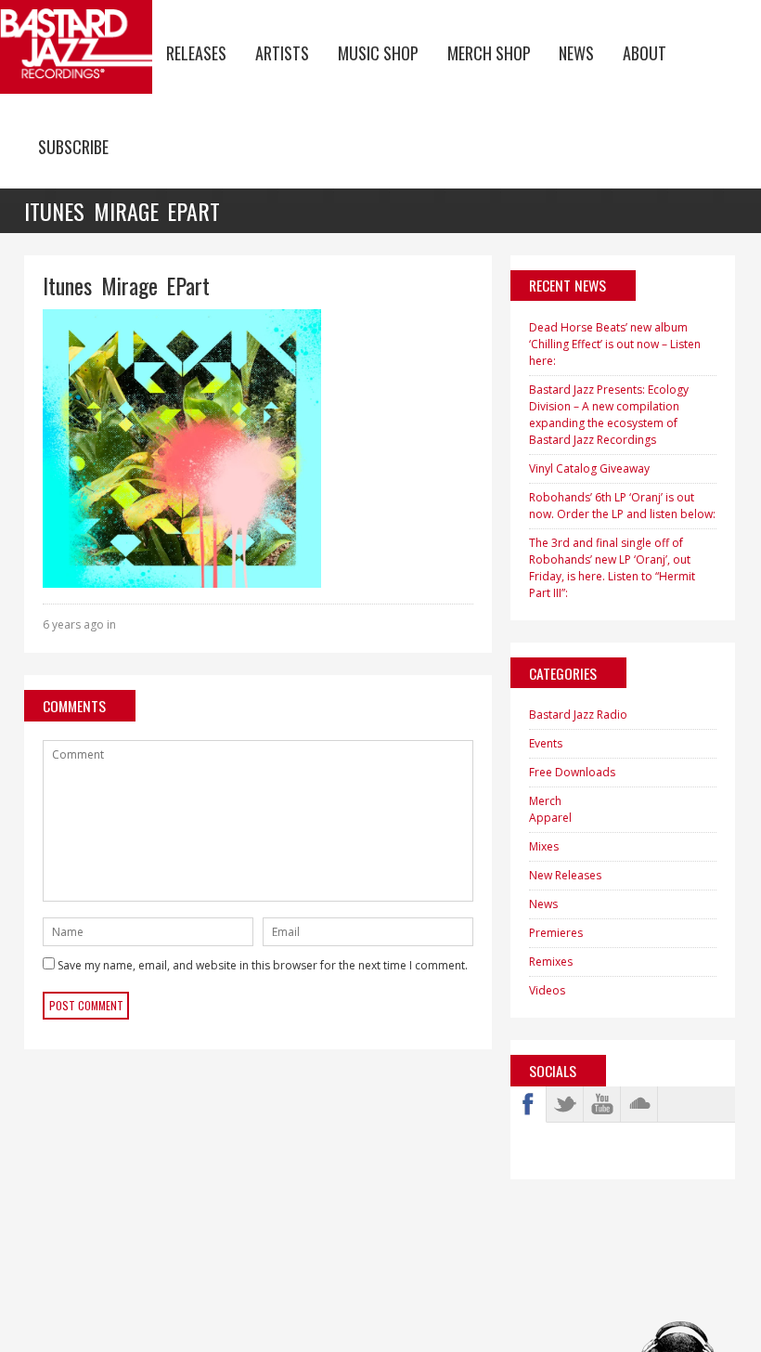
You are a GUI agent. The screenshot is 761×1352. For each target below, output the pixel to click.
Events (545, 743)
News (543, 904)
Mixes (544, 846)
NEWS (576, 53)
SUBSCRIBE (73, 147)
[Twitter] (565, 1104)
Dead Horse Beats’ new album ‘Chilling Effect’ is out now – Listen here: (615, 344)
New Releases (565, 875)
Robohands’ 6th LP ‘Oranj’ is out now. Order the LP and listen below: (622, 505)
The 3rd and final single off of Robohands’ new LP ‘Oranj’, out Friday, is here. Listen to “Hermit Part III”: (612, 568)
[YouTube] (602, 1104)
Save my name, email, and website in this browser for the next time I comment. (263, 965)
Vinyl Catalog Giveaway (589, 468)
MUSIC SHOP (378, 53)
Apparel (550, 818)
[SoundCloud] (639, 1104)
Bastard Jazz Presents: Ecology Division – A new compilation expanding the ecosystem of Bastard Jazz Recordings (609, 415)
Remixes (551, 961)
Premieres (556, 933)
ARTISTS (282, 53)
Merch (545, 801)
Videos (547, 990)
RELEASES (196, 53)
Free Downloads (572, 772)
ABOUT (644, 53)
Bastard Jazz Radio (578, 714)
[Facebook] (528, 1104)
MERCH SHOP (489, 53)
